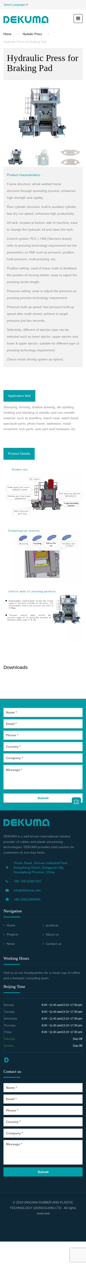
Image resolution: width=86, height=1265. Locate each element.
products (52, 925)
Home (7, 34)
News (11, 944)
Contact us (53, 944)
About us (52, 934)
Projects (12, 934)
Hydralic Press (32, 34)
